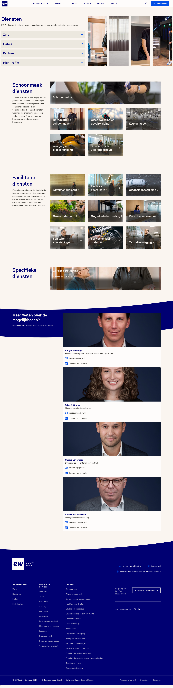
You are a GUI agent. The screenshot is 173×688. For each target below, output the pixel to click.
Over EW (43, 591)
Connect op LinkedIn (78, 363)
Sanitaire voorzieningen (76, 643)
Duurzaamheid (45, 636)
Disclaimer (144, 680)
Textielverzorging (73, 663)
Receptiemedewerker (75, 638)
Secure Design (87, 680)
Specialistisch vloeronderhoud (79, 653)
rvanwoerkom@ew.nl (77, 522)
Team (41, 596)
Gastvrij (42, 606)
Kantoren (16, 594)
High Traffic (17, 604)
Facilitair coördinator (75, 604)
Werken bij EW (160, 4)
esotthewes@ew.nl (77, 413)
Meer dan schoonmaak (49, 626)
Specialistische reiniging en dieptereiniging (84, 658)
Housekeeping (72, 623)
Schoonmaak (71, 589)
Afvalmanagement (74, 594)
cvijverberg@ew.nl (76, 467)
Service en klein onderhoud (77, 648)
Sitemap (157, 680)
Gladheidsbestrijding (75, 608)
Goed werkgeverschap (49, 641)
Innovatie (43, 631)
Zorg (14, 589)
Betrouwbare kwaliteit (49, 621)
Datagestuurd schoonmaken (78, 599)
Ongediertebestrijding (75, 633)
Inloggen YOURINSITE (145, 590)
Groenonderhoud (73, 618)
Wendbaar (43, 611)
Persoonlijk (44, 616)
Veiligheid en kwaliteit (48, 646)
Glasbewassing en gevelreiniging (80, 613)
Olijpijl (59, 680)
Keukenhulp (71, 628)
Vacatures (43, 601)
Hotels (15, 599)
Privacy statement (128, 680)
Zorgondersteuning (74, 668)
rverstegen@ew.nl (76, 358)
